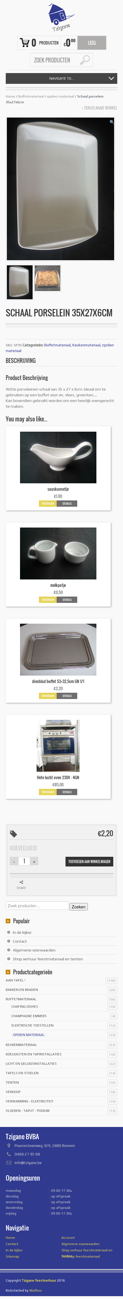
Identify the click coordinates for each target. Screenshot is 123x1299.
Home (10, 96)
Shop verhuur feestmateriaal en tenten (48, 959)
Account (68, 1238)
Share (21, 888)
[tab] (24, 360)
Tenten (12, 1082)
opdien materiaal (60, 96)
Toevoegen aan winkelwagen (89, 861)
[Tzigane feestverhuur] (61, 17)
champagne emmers (29, 1016)
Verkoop (13, 1092)
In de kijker (22, 932)
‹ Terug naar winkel (99, 108)
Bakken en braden (22, 990)
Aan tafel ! (15, 980)
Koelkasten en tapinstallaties (33, 1054)
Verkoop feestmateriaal (80, 1256)
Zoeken (79, 907)
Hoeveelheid (23, 848)
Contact (20, 941)
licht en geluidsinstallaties (31, 1064)
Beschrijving (21, 360)
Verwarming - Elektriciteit (29, 1101)
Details (67, 503)
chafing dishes (24, 1007)
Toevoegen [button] (47, 503)
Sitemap (12, 1256)
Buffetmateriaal (31, 96)
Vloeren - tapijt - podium (27, 1111)
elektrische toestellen (32, 1025)
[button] (112, 122)
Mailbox (35, 1290)
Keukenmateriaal (86, 345)
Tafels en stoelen (22, 1073)
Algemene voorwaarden (34, 950)
